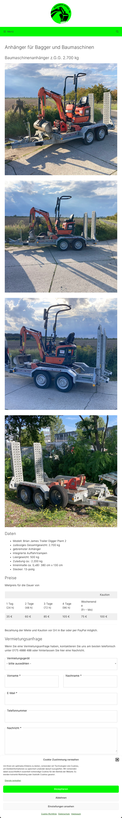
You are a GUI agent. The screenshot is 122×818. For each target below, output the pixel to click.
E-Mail (12, 693)
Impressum (76, 814)
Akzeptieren (61, 788)
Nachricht (14, 728)
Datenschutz (64, 814)
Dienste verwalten (13, 780)
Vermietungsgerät (18, 658)
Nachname (74, 675)
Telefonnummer (17, 710)
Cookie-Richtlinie (49, 814)
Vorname (14, 675)
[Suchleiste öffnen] (117, 31)
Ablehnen (61, 797)
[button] (117, 759)
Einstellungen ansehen (61, 806)
